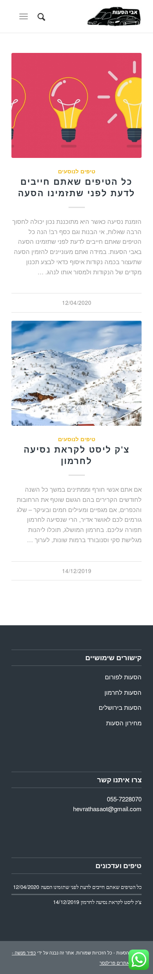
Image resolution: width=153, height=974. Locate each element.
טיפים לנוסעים (76, 171)
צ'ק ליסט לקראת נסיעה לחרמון (77, 455)
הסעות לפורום (123, 676)
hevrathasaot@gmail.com (107, 808)
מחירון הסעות (124, 722)
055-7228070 (124, 799)
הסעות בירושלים (120, 707)
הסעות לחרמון (123, 692)
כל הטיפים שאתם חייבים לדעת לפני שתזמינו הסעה (76, 187)
